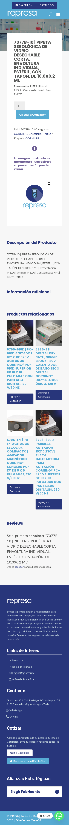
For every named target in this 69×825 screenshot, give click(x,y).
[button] (49, 184)
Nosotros (18, 660)
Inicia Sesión (23, 5)
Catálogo (46, 5)
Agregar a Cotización (32, 114)
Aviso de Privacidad (23, 679)
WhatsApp (16, 710)
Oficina (14, 716)
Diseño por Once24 (28, 820)
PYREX (46, 133)
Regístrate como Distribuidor (29, 761)
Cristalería (35, 133)
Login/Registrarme (23, 672)
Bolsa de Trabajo (22, 666)
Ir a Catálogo (21, 752)
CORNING (21, 133)
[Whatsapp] (59, 816)
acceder (19, 566)
